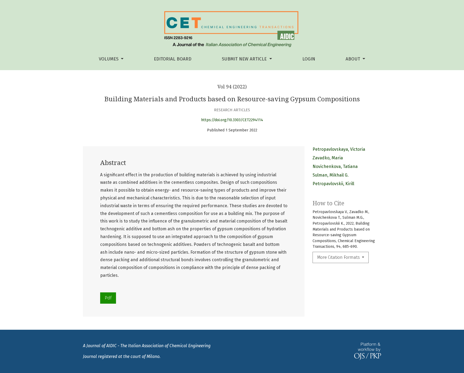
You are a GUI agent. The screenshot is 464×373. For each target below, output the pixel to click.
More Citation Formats (339, 257)
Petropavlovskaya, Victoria (339, 149)
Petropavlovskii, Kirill (333, 183)
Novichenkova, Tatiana (335, 166)
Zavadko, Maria (328, 157)
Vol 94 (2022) (232, 86)
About (353, 59)
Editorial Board (172, 59)
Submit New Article (245, 59)
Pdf (108, 297)
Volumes (109, 59)
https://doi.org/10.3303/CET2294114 (232, 120)
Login (308, 59)
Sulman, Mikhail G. (331, 175)
